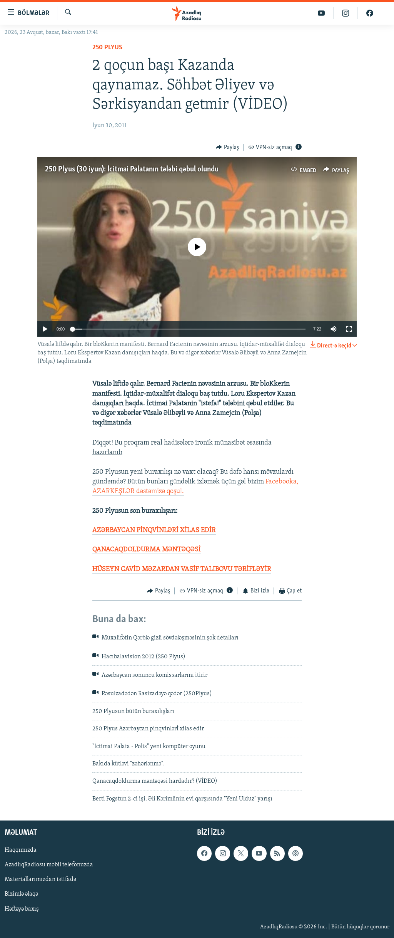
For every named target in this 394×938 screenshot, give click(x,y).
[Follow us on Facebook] (204, 853)
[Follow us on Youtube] (259, 853)
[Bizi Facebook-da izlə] (370, 13)
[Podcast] (295, 853)
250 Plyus (107, 47)
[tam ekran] (349, 329)
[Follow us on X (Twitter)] (241, 853)
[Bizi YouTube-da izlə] (321, 13)
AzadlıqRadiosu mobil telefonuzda (49, 865)
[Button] (227, 148)
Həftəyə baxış (22, 909)
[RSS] (277, 853)
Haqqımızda (21, 850)
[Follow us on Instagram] (222, 853)
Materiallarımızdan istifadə (40, 880)
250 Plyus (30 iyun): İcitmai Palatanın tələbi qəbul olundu (132, 169)
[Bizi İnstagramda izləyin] (346, 13)
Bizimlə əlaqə (21, 894)
